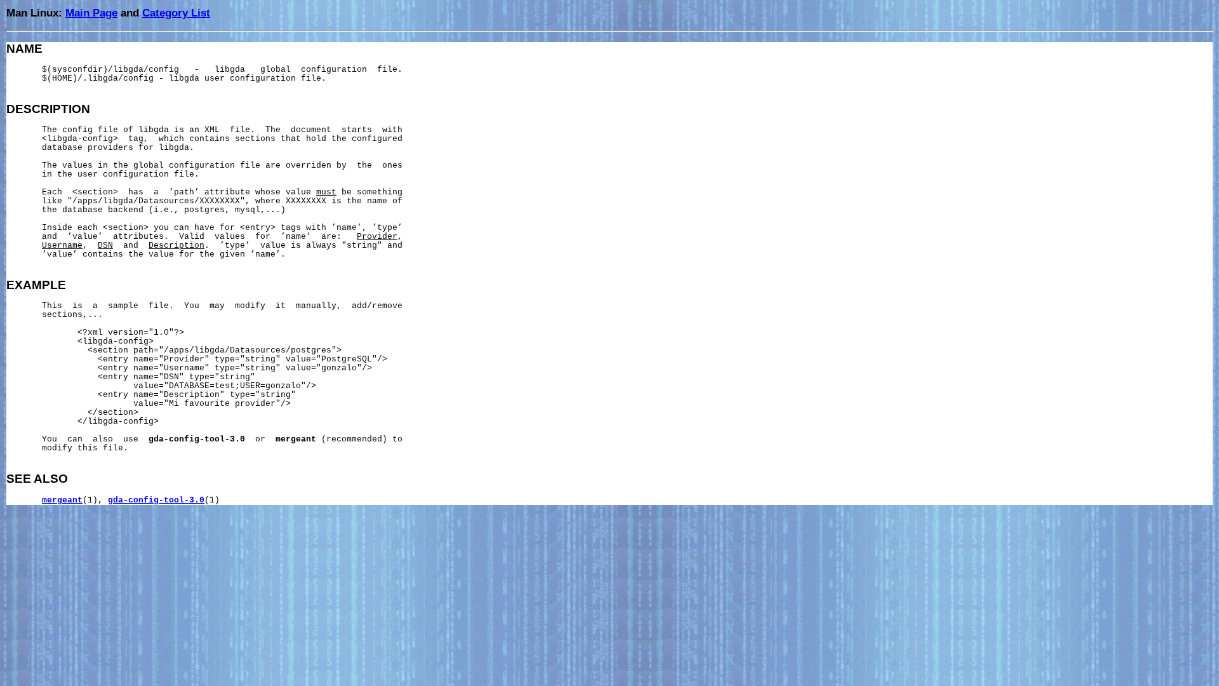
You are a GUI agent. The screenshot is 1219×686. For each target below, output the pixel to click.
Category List (176, 12)
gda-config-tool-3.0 (156, 500)
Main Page (91, 12)
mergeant (62, 500)
